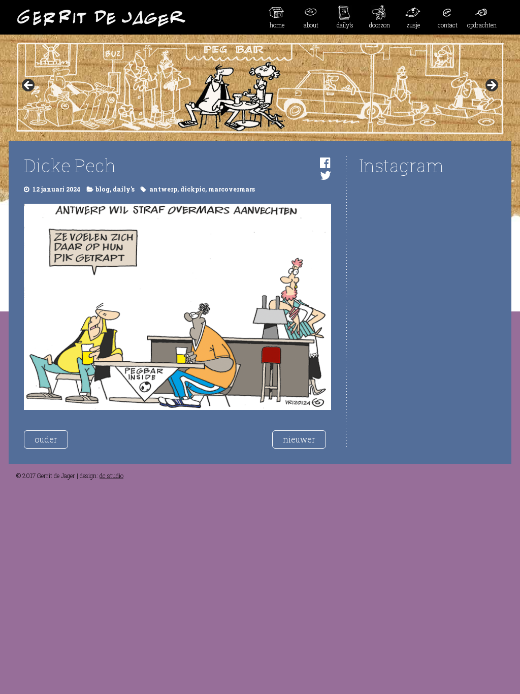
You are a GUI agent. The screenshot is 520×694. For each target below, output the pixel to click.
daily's (124, 189)
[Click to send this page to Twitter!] (325, 175)
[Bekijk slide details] (260, 88)
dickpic (192, 189)
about (311, 25)
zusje (413, 25)
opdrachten (482, 25)
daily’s (345, 25)
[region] (260, 88)
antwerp (163, 189)
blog (102, 189)
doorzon (379, 25)
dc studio (111, 475)
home (277, 25)
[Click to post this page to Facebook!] (325, 162)
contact (448, 25)
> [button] (491, 85)
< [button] (29, 85)
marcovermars (231, 189)
